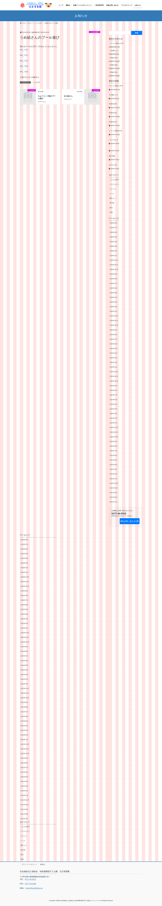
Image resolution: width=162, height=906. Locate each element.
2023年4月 (113, 409)
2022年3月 (113, 469)
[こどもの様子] (28, 94)
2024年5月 (113, 348)
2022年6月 (113, 455)
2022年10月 (114, 437)
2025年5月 (113, 293)
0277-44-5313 (30, 879)
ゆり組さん (68, 96)
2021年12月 (114, 483)
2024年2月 (113, 362)
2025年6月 (113, 288)
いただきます (113, 140)
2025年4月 (113, 297)
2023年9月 (113, 386)
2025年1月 (113, 311)
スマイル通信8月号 (115, 131)
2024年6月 (113, 344)
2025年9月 (113, 274)
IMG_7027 (24, 50)
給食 (111, 212)
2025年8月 (113, 279)
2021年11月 (114, 488)
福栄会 (42, 864)
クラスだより (114, 184)
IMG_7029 (24, 61)
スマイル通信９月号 (117, 43)
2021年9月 (113, 492)
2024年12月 (114, 316)
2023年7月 (113, 395)
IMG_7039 (24, 66)
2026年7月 (113, 227)
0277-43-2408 (30, 884)
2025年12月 (114, 260)
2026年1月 (113, 255)
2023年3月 (113, 413)
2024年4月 (113, 353)
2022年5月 (113, 460)
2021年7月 (113, 502)
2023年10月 (114, 381)
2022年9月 (113, 441)
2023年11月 (114, 376)
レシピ (112, 193)
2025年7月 (113, 283)
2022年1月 (113, 479)
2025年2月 (113, 307)
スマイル (113, 189)
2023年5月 (113, 404)
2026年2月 (113, 251)
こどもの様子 (94, 32)
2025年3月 (113, 302)
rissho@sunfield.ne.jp (34, 888)
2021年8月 (113, 497)
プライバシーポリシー (29, 864)
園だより (113, 198)
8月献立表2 (114, 65)
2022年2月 (113, 474)
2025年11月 (114, 265)
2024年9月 (113, 330)
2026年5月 (113, 237)
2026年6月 (113, 232)
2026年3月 (113, 246)
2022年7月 (113, 451)
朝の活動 (112, 156)
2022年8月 (113, 446)
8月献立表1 (114, 72)
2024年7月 (113, 339)
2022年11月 (114, 432)
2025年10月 (114, 269)
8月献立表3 (114, 58)
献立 (111, 207)
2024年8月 (113, 334)
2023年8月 (113, 390)
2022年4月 (113, 465)
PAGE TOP (156, 877)
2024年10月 (114, 325)
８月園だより (114, 50)
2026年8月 (113, 223)
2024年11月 (114, 320)
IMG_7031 (24, 55)
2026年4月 (113, 241)
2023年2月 (113, 418)
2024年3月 (113, 358)
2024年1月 (113, 367)
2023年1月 (113, 423)
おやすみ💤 (113, 165)
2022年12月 (114, 427)
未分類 (112, 203)
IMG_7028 (24, 72)
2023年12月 (114, 372)
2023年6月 (113, 399)
